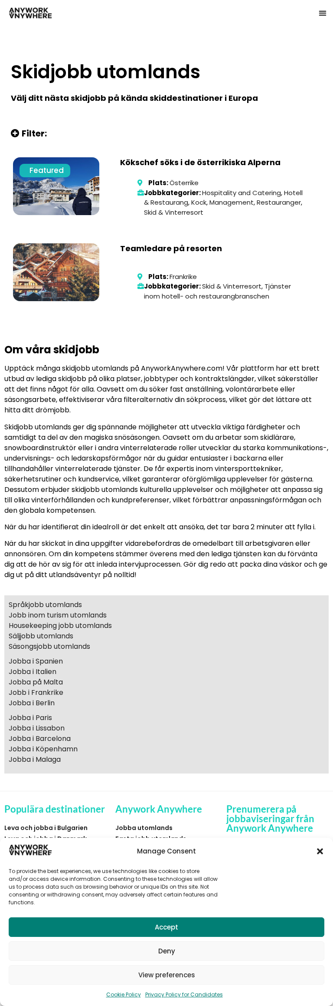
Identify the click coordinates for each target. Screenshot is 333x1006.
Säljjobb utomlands (41, 636)
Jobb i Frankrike (36, 692)
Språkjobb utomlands (45, 605)
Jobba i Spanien (36, 661)
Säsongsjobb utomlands (49, 646)
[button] (320, 851)
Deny (166, 951)
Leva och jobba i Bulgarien (46, 827)
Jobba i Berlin (32, 703)
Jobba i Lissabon (37, 728)
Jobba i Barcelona (40, 739)
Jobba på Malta (36, 682)
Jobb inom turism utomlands (58, 615)
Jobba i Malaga (35, 759)
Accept (166, 927)
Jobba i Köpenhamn (43, 749)
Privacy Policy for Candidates (184, 994)
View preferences (166, 974)
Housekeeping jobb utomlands (60, 626)
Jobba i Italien (32, 672)
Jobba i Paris (30, 718)
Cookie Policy (123, 994)
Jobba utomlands (144, 827)
